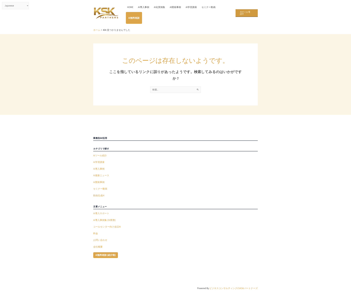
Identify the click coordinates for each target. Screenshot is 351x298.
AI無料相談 (134, 17)
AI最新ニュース (101, 175)
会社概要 (98, 246)
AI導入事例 (143, 7)
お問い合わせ (100, 240)
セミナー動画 (209, 7)
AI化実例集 (159, 7)
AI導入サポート (101, 213)
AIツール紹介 (100, 155)
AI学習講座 (191, 7)
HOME (130, 7)
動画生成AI (98, 195)
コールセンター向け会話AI (107, 226)
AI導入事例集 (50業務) (104, 220)
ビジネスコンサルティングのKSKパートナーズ (233, 288)
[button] (247, 13)
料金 (95, 233)
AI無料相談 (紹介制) (105, 254)
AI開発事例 (175, 7)
